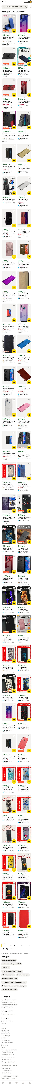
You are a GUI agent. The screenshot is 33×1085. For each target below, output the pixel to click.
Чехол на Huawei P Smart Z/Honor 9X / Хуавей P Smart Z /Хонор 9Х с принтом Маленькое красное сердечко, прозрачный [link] (9, 848)
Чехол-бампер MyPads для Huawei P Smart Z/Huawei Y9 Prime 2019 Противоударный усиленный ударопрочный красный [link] (24, 232)
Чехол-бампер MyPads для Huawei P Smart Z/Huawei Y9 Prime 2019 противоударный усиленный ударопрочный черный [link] (24, 134)
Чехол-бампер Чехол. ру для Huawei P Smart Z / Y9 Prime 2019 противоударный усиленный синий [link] (9, 389)
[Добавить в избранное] (14, 16)
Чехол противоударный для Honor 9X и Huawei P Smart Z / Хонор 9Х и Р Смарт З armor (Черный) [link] (24, 454)
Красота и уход (5, 1040)
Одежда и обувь (6, 1033)
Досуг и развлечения (7, 1021)
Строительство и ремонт (8, 1057)
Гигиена (3, 1028)
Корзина (23, 1082)
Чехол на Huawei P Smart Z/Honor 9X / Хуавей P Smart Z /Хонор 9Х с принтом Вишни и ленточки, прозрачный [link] (23, 726)
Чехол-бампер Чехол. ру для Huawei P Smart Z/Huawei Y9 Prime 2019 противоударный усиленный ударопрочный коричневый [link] (24, 263)
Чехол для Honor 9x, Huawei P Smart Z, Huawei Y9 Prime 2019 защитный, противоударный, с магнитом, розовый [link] (24, 638)
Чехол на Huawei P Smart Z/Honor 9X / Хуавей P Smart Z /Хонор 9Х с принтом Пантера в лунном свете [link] (23, 668)
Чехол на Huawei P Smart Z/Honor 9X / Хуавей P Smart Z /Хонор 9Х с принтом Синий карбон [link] (23, 905)
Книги (3, 1047)
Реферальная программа (8, 1014)
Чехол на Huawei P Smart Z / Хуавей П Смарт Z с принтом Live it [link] (8, 788)
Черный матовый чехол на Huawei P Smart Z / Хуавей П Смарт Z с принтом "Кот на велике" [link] (23, 610)
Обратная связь (5, 1068)
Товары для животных (7, 1054)
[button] (30, 7)
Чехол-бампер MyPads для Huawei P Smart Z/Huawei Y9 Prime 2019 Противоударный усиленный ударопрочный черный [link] (9, 757)
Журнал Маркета (6, 1073)
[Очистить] (26, 7)
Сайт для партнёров (7, 1007)
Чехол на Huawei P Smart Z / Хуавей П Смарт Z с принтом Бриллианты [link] (8, 668)
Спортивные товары (7, 1052)
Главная (3, 1082)
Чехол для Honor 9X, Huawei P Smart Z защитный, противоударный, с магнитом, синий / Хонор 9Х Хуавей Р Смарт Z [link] (8, 37)
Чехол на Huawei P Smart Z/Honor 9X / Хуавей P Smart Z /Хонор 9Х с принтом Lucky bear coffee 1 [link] (8, 818)
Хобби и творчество (7, 1042)
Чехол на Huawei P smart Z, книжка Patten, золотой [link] (23, 294)
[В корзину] (14, 31)
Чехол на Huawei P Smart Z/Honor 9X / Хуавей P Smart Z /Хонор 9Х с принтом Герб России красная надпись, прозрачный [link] (8, 905)
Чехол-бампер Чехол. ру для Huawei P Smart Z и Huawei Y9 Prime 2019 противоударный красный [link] (9, 327)
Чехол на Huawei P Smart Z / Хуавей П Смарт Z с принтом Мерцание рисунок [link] (8, 485)
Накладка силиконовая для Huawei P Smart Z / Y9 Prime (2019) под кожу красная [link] (24, 757)
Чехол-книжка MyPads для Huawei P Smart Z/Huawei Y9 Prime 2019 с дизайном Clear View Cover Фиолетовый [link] (9, 294)
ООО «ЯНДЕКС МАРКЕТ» (13, 1076)
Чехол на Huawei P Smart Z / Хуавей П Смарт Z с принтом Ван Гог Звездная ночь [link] (24, 698)
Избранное (16, 1082)
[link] (9, 960)
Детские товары (6, 1059)
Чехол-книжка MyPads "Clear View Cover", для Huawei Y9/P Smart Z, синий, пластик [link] (24, 358)
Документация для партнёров (9, 1004)
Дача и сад (4, 1045)
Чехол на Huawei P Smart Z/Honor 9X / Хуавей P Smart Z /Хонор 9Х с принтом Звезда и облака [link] (8, 549)
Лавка (10, 1082)
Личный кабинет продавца (8, 1000)
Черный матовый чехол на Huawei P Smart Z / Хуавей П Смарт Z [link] (8, 638)
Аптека (3, 1038)
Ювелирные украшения (8, 1062)
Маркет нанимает (6, 1070)
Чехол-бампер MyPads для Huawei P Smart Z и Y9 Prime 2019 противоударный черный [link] (9, 167)
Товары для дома (6, 1035)
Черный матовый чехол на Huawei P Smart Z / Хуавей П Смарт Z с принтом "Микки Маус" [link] (8, 698)
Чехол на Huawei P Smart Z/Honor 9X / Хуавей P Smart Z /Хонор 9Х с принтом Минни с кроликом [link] (23, 848)
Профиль (29, 1082)
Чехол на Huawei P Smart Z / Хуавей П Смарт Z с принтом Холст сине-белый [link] (23, 818)
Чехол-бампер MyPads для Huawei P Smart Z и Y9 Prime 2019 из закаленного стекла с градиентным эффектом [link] (9, 726)
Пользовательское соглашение (9, 1065)
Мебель (3, 1023)
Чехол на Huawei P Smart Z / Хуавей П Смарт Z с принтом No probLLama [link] (9, 876)
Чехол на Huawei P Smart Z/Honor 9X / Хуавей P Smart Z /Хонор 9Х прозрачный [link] (9, 933)
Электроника (5, 1030)
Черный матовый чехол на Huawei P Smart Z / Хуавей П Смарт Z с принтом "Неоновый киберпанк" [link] (8, 610)
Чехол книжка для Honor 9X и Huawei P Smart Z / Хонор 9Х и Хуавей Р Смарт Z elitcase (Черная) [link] (23, 549)
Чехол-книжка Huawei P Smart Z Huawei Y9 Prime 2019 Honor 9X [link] (9, 200)
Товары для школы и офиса (9, 1050)
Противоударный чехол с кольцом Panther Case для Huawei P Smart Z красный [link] (7, 102)
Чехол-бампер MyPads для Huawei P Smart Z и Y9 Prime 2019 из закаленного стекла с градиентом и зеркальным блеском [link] (24, 102)
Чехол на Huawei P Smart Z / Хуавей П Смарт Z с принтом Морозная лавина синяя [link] (23, 788)
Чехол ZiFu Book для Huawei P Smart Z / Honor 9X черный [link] (8, 358)
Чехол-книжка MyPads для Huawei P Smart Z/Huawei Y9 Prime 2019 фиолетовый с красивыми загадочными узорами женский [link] (9, 518)
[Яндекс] (14, 1078)
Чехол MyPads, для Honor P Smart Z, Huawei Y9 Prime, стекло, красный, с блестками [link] (8, 578)
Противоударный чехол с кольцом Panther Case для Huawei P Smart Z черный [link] (7, 71)
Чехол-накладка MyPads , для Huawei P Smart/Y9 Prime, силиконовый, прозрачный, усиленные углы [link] (24, 485)
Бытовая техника (6, 1026)
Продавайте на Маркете (8, 1002)
